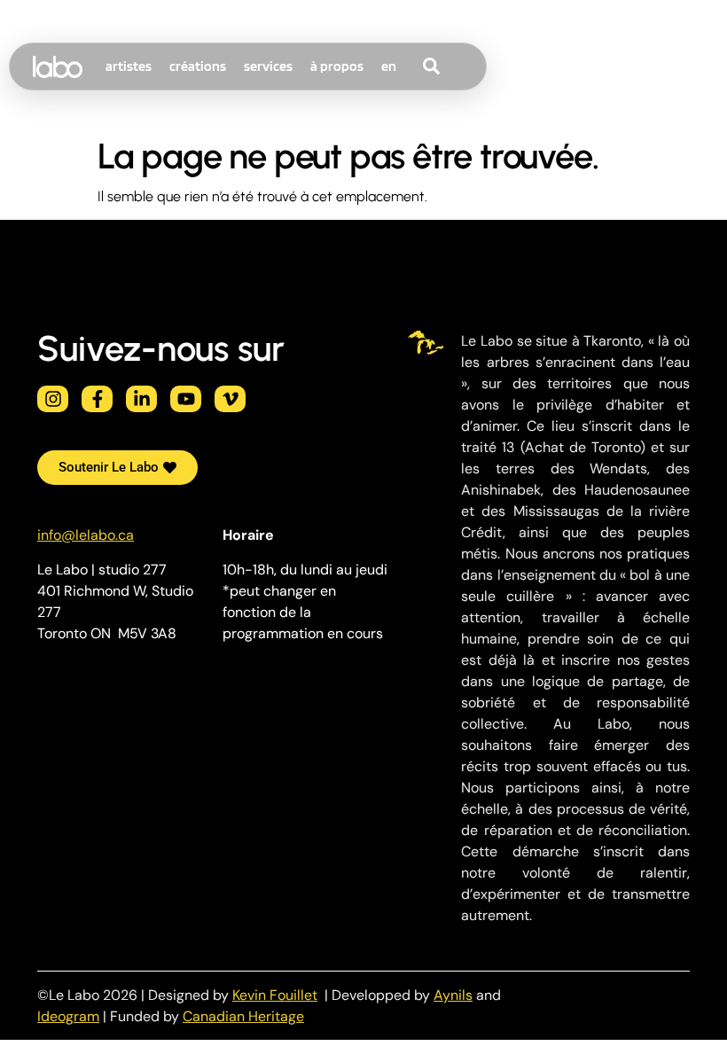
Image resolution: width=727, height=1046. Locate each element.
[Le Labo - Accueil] (57, 66)
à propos (337, 66)
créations (197, 66)
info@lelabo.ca (85, 535)
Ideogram (68, 1016)
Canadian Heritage (243, 1016)
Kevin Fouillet (274, 995)
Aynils (453, 995)
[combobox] (464, 66)
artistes (129, 66)
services (268, 66)
